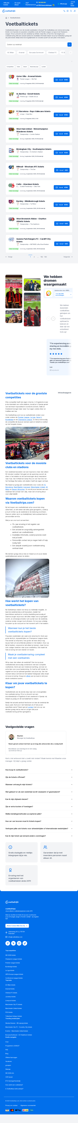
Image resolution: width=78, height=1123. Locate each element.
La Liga (32, 417)
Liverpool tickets (10, 1002)
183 (51, 257)
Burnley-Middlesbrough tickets (30, 201)
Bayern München (18, 489)
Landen (44, 66)
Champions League (25, 420)
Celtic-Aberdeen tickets (27, 184)
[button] (8, 257)
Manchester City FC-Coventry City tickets (18, 1029)
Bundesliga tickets (11, 968)
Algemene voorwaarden (28, 1107)
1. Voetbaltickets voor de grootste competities (63, 400)
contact (30, 707)
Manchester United (38, 487)
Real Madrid (18, 487)
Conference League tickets (14, 980)
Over (7, 1044)
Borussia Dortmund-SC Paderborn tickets (18, 1037)
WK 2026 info (9, 1075)
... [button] (43, 257)
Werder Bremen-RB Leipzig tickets (16, 1025)
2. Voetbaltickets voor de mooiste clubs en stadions (64, 407)
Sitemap (7, 1071)
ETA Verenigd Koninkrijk (12, 1083)
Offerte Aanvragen (11, 1059)
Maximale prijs (34, 66)
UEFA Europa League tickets (14, 976)
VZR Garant (9, 1079)
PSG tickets (9, 1014)
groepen (8, 1067)
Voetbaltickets (15, 18)
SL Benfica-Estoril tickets (28, 94)
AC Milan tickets (10, 987)
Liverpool (26, 487)
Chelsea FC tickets (11, 994)
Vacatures (8, 1063)
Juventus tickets (10, 998)
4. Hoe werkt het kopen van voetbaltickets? (63, 424)
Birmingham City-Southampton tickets (33, 149)
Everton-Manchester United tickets (16, 1033)
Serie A (39, 417)
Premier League (23, 417)
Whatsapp (63, 4)
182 (47, 257)
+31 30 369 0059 (72, 3)
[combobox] (72, 61)
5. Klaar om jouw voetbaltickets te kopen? (64, 431)
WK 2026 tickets (10, 957)
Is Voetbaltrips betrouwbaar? (14, 1090)
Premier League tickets (12, 964)
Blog (6, 1055)
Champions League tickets (13, 961)
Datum (25, 66)
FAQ (6, 1051)
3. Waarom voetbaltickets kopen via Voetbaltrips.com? (64, 416)
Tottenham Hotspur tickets (13, 1018)
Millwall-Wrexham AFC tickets (30, 167)
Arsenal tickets (10, 991)
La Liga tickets (9, 972)
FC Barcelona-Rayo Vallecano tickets (33, 111)
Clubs (18, 66)
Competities (10, 66)
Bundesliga (9, 420)
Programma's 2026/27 (12, 1047)
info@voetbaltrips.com (15, 937)
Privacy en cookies (11, 1107)
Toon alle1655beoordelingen (60, 294)
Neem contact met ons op (16, 926)
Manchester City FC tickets (13, 1006)
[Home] (6, 18)
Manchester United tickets (13, 1010)
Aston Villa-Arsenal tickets (28, 76)
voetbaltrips (10, 909)
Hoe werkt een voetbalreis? (14, 1087)
